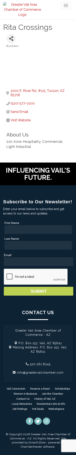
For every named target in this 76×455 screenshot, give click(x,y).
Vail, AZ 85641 (40, 343)
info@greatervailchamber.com (40, 372)
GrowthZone (37, 442)
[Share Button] (11, 38)
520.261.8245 (39, 364)
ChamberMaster (31, 446)
